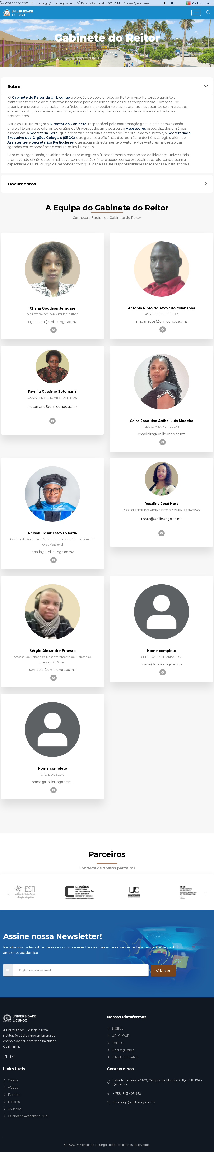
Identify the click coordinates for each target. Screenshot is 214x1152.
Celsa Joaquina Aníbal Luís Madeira (161, 421)
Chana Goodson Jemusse (52, 308)
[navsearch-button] (208, 13)
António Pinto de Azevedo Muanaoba (161, 308)
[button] (8, 893)
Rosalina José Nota (161, 504)
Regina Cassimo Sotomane (52, 391)
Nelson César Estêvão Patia (52, 533)
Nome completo (161, 651)
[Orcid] (53, 330)
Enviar (165, 970)
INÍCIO (104, 54)
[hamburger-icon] (196, 13)
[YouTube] (172, 3)
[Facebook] (165, 3)
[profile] (52, 296)
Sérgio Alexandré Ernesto (52, 651)
